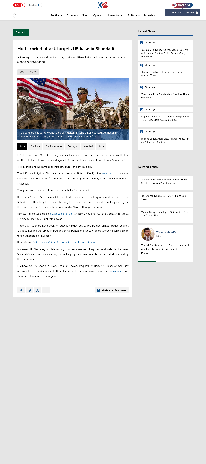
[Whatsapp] (29, 290)
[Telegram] (21, 290)
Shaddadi (88, 146)
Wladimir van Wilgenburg (114, 290)
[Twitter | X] (37, 290)
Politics (55, 15)
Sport (85, 15)
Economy (72, 15)
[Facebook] (46, 290)
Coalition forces (53, 146)
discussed (115, 271)
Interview (149, 15)
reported (107, 173)
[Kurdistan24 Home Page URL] (103, 5)
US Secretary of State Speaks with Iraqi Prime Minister (63, 242)
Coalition (35, 146)
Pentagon (72, 146)
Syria (22, 146)
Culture (132, 15)
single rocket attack (61, 214)
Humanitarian (115, 15)
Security (21, 32)
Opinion (97, 15)
